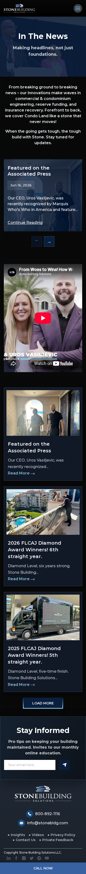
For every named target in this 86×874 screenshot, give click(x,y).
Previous (37, 241)
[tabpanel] (43, 195)
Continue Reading (25, 222)
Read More (19, 473)
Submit (64, 765)
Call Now (43, 868)
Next (49, 241)
